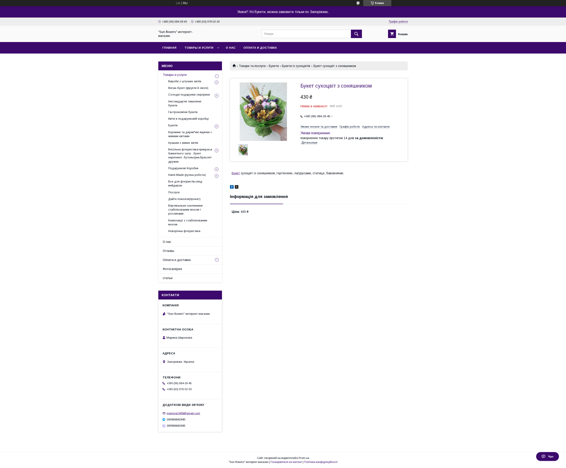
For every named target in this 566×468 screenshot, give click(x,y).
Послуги (174, 192)
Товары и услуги (198, 47)
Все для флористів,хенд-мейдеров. (185, 183)
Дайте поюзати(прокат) (184, 199)
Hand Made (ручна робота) (187, 174)
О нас (230, 47)
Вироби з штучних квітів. (185, 81)
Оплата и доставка (260, 47)
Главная (169, 47)
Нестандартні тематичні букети (184, 103)
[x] (236, 187)
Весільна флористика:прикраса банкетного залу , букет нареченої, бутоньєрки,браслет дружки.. (190, 155)
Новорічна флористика (184, 231)
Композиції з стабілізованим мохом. (187, 222)
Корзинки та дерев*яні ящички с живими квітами (190, 134)
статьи (167, 278)
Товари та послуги (252, 66)
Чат (551, 456)
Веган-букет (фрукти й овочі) (188, 88)
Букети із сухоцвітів (296, 66)
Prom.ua (304, 458)
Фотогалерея (172, 269)
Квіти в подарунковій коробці (188, 118)
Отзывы (168, 251)
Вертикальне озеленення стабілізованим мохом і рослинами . (185, 209)
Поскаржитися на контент (286, 462)
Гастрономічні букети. (183, 112)
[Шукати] (356, 34)
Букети (274, 66)
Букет (236, 173)
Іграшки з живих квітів (183, 142)
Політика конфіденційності (321, 462)
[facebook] (232, 187)
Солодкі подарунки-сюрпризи (189, 94)
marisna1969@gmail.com (183, 413)
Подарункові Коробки (183, 168)
